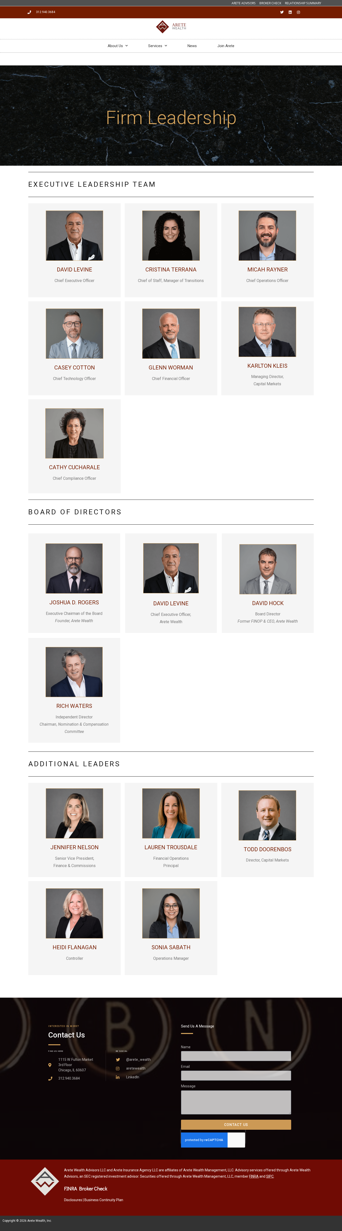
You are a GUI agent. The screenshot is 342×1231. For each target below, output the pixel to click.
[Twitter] (281, 12)
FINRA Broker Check (85, 1188)
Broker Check (270, 3)
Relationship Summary (303, 3)
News (192, 46)
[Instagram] (298, 12)
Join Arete (225, 46)
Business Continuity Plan (103, 1200)
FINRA (254, 1176)
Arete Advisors (244, 3)
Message (188, 1086)
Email (185, 1067)
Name (186, 1047)
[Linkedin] (290, 12)
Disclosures (73, 1200)
